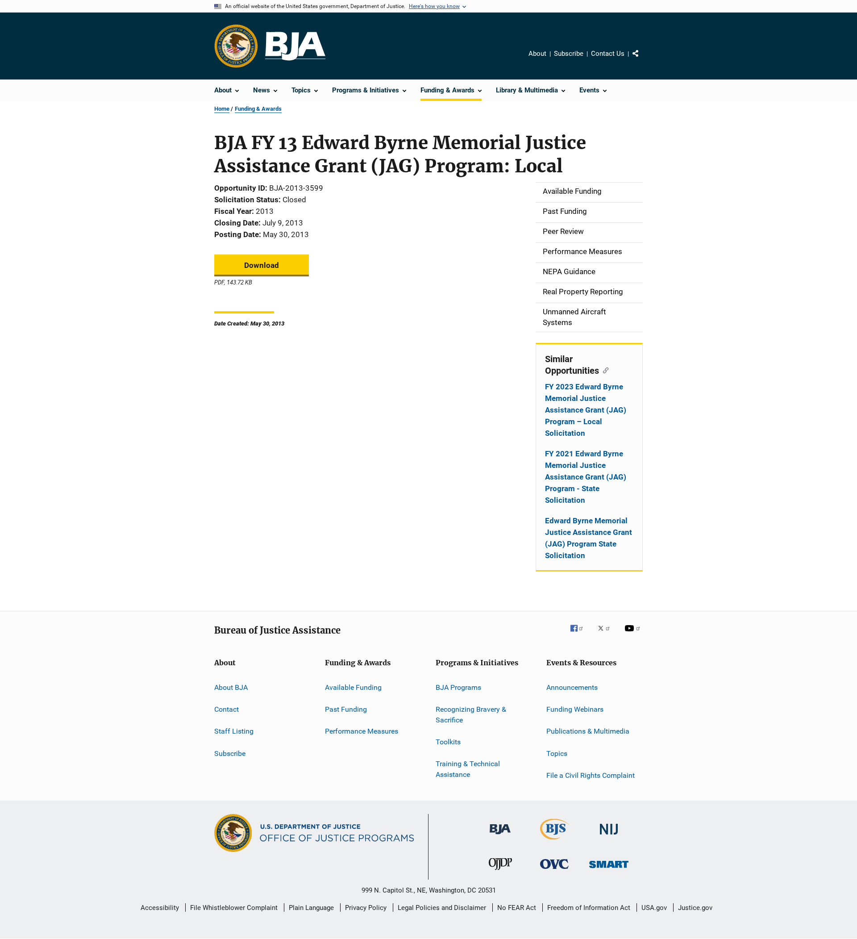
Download (261, 265)
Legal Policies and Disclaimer (442, 908)
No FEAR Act (516, 908)
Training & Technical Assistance (468, 769)
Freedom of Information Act (588, 908)
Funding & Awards (258, 108)
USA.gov (654, 908)
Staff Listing (234, 731)
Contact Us (607, 54)
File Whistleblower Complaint (234, 908)
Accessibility (160, 908)
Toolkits (448, 742)
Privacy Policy (366, 908)
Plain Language (311, 908)
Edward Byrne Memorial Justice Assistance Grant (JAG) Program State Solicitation (588, 538)
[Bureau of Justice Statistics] (554, 841)
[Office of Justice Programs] (236, 46)
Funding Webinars (574, 709)
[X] (607, 634)
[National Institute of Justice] (609, 836)
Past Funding (346, 709)
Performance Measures (361, 731)
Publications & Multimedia (587, 731)
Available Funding (353, 687)
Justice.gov (695, 908)
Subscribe (568, 54)
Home (221, 108)
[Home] (295, 46)
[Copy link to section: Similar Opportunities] (603, 369)
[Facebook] (580, 634)
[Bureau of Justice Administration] (500, 836)
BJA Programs (458, 687)
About (537, 54)
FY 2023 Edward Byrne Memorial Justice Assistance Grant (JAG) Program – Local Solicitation (585, 410)
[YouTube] (634, 634)
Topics (556, 753)
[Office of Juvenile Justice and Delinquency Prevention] (500, 871)
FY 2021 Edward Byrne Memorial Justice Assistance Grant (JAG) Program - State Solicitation (585, 477)
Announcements (572, 687)
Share (643, 59)
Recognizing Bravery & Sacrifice (471, 714)
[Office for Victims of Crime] (554, 870)
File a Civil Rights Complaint (590, 775)
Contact (226, 709)
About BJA (231, 687)
